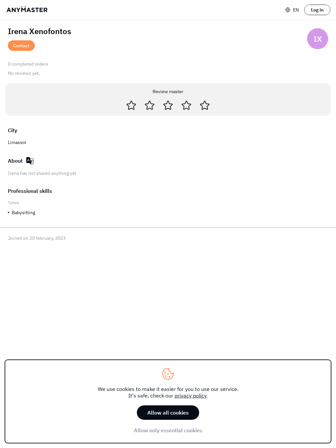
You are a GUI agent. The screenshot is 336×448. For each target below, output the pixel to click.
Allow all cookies (168, 412)
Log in (317, 10)
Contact (21, 46)
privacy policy (190, 395)
